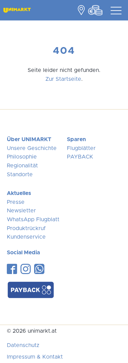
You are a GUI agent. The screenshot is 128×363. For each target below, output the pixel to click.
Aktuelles (19, 193)
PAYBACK (80, 157)
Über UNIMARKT (29, 139)
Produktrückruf (26, 228)
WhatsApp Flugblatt (33, 219)
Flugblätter (81, 148)
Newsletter (21, 210)
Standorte (20, 174)
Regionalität (22, 165)
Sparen (76, 139)
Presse (16, 202)
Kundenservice (26, 237)
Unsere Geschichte (32, 148)
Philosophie (22, 157)
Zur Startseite (63, 79)
